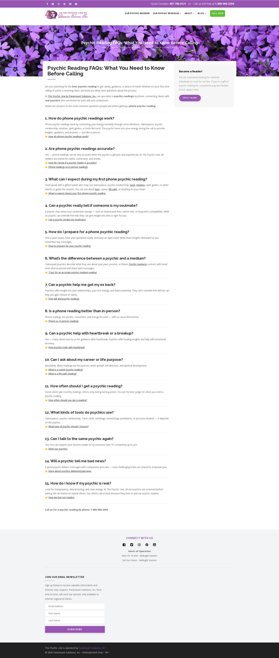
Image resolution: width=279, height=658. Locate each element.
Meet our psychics (57, 448)
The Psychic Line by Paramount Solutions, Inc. (72, 96)
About (189, 13)
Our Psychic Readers (137, 13)
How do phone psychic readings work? (68, 136)
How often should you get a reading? (67, 400)
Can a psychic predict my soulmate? (67, 219)
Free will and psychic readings (63, 298)
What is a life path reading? (62, 373)
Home (105, 47)
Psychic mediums (138, 264)
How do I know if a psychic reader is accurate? (72, 162)
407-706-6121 (178, 3)
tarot (132, 185)
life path (113, 189)
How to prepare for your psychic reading (69, 245)
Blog (201, 13)
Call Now (217, 13)
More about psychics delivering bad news (69, 471)
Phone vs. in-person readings (63, 321)
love (97, 189)
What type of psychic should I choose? (68, 426)
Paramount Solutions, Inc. (92, 647)
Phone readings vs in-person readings (68, 166)
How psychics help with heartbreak (66, 347)
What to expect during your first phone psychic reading (76, 193)
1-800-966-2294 (224, 3)
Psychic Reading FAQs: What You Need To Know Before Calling (144, 47)
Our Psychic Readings (166, 13)
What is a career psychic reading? (65, 369)
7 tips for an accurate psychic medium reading (72, 272)
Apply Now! (190, 98)
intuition (140, 185)
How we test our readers (61, 497)
